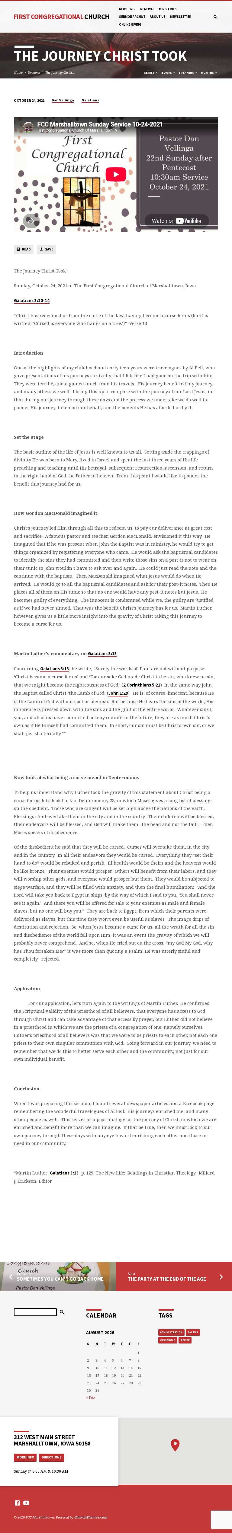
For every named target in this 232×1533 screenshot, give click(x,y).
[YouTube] (26, 1503)
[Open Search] (215, 17)
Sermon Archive (132, 16)
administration (171, 1332)
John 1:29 (118, 693)
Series (149, 73)
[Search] (62, 1312)
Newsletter (180, 16)
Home (18, 72)
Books (166, 73)
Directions (52, 1457)
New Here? (127, 9)
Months (207, 73)
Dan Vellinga (63, 100)
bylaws (193, 1332)
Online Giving (130, 24)
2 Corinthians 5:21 (141, 685)
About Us (158, 16)
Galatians (90, 100)
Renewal (147, 9)
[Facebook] (17, 1503)
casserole (167, 1340)
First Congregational (61, 16)
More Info (25, 1457)
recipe (185, 1340)
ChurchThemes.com (91, 1517)
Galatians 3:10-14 (32, 300)
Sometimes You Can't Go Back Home (60, 1279)
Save (48, 249)
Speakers (187, 73)
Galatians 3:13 (102, 653)
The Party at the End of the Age (167, 1279)
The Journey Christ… (60, 72)
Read (26, 249)
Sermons (34, 72)
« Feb (90, 1397)
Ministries (168, 9)
